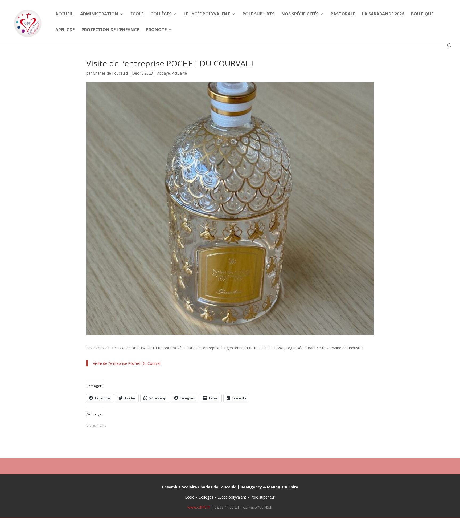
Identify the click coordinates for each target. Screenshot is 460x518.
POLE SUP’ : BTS (258, 14)
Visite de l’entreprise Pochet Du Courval (127, 363)
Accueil (64, 14)
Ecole (136, 14)
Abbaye (163, 73)
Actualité (179, 73)
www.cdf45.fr (198, 507)
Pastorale (343, 14)
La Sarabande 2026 (383, 14)
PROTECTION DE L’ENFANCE (110, 30)
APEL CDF (65, 30)
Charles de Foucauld (110, 73)
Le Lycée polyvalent (207, 14)
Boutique (422, 14)
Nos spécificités (299, 14)
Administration (99, 14)
